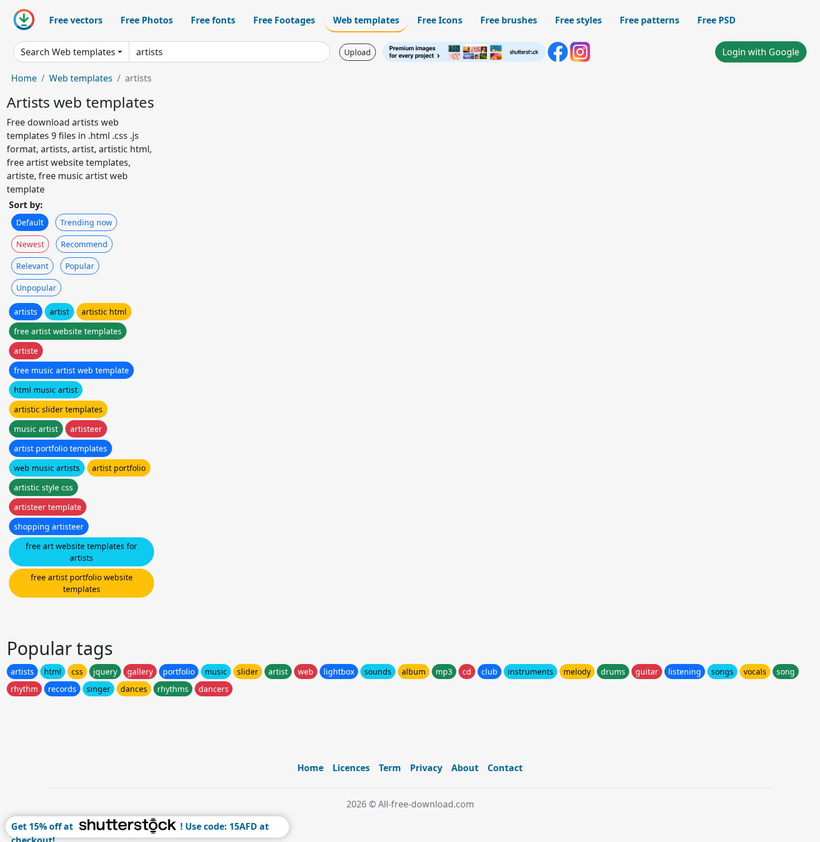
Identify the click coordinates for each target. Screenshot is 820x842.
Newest (30, 244)
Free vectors (76, 20)
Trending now (86, 222)
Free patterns (649, 20)
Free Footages (284, 20)
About (465, 768)
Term (390, 768)
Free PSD (716, 20)
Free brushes (508, 20)
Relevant (32, 266)
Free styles (578, 20)
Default (30, 222)
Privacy (426, 768)
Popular (79, 266)
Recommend (84, 244)
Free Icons (439, 20)
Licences (351, 768)
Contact (505, 768)
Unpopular (36, 287)
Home (24, 78)
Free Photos (146, 20)
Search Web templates (68, 52)
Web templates (366, 20)
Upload (357, 52)
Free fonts (213, 20)
